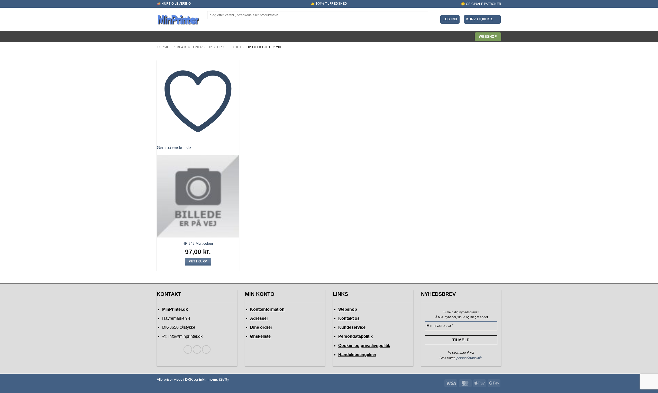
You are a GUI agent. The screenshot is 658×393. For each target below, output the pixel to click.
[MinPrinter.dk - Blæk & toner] (178, 19)
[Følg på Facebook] (188, 349)
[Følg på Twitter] (197, 349)
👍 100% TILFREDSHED (329, 3)
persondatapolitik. (469, 358)
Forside (164, 47)
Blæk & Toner (190, 47)
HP (209, 47)
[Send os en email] (206, 349)
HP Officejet (229, 47)
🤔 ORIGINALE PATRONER (481, 4)
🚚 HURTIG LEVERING (174, 3)
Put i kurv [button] (198, 261)
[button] (450, 19)
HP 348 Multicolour (197, 243)
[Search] (211, 23)
